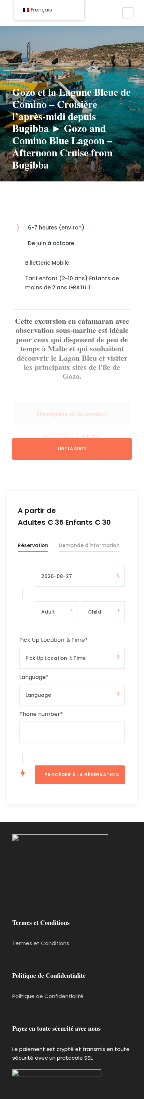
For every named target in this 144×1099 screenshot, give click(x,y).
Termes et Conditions (40, 943)
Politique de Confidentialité (48, 996)
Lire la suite (72, 449)
